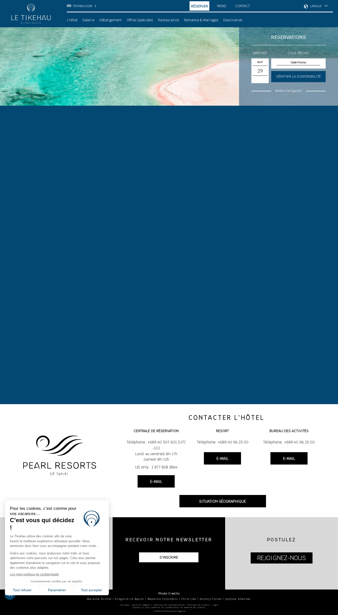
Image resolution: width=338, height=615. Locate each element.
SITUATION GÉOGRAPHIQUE (222, 501)
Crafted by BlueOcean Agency (169, 611)
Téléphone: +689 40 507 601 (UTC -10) (156, 445)
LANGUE (316, 6)
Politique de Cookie (198, 605)
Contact (242, 6)
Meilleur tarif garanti (288, 91)
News (221, 6)
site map (124, 605)
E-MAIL (156, 481)
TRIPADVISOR (82, 6)
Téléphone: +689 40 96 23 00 (222, 442)
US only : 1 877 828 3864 (156, 467)
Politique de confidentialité (169, 605)
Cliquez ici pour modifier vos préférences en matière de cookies (169, 607)
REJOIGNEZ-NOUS (281, 558)
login (215, 605)
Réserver (199, 6)
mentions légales (141, 605)
